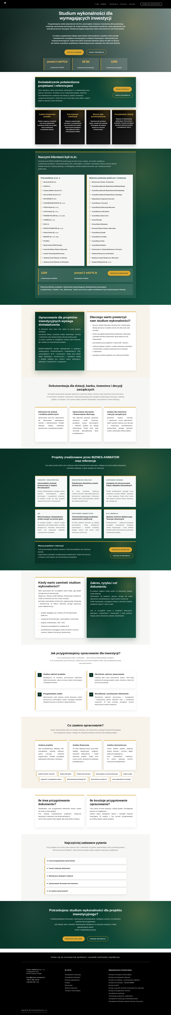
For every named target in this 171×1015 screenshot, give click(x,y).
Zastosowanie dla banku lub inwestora (63, 883)
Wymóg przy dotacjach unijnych (61, 876)
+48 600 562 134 (33, 982)
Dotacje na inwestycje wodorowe (119, 977)
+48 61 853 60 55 (33, 980)
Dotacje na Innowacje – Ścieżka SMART (122, 982)
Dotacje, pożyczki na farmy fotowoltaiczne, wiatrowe (126, 988)
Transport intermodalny (73, 990)
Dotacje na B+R (114, 985)
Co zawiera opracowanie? (58, 891)
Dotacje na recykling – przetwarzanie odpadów (124, 980)
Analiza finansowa (71, 988)
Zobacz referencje (96, 52)
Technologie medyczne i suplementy (121, 996)
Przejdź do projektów (119, 273)
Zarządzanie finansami (72, 977)
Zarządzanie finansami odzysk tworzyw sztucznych (126, 1001)
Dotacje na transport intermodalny (120, 974)
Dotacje (67, 982)
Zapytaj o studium (74, 52)
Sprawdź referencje (98, 939)
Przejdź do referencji (121, 555)
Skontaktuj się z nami (73, 939)
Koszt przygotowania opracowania (62, 861)
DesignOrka (43, 1012)
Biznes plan (69, 985)
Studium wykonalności (72, 980)
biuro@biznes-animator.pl (36, 977)
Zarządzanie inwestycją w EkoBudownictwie (123, 998)
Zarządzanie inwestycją (73, 974)
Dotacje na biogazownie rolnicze (119, 990)
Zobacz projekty (122, 89)
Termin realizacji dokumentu (59, 868)
